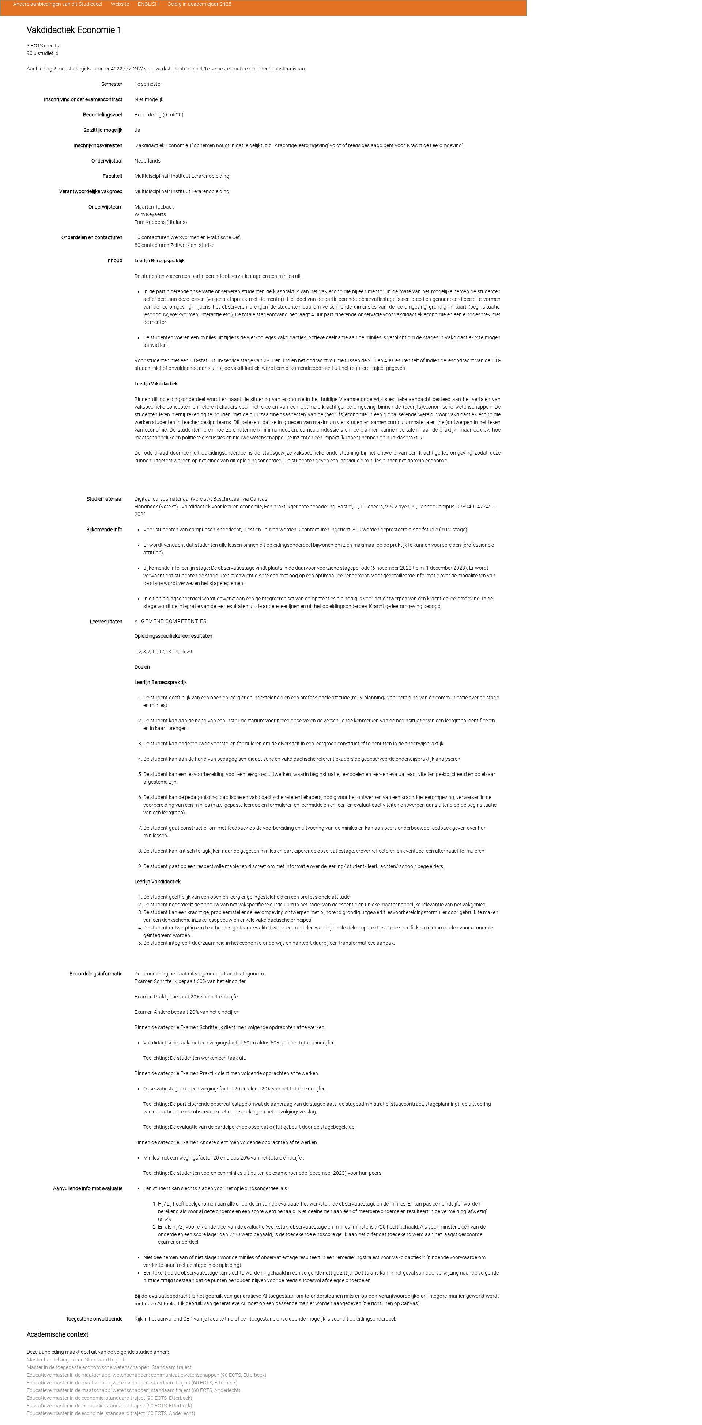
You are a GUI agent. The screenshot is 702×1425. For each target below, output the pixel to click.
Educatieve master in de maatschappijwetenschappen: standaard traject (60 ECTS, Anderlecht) (134, 1390)
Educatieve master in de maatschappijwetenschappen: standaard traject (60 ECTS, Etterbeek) (132, 1383)
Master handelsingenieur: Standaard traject (76, 1360)
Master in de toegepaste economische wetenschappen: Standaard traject (109, 1367)
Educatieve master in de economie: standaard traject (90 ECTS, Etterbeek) (109, 1398)
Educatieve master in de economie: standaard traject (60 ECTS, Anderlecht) (111, 1413)
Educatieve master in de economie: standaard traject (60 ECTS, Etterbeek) (109, 1406)
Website (120, 4)
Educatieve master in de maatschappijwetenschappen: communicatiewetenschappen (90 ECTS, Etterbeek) (147, 1375)
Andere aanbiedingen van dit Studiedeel (57, 4)
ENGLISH (148, 4)
